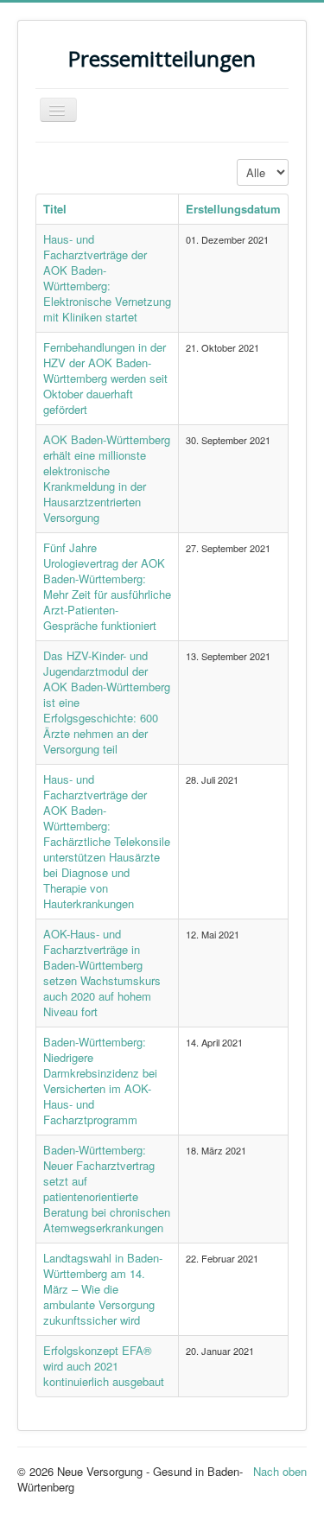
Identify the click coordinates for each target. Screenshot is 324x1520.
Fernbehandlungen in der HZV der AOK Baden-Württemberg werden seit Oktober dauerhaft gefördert (105, 378)
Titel (55, 208)
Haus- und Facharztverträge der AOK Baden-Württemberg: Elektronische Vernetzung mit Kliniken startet (107, 278)
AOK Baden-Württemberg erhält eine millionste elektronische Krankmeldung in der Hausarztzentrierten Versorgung (106, 478)
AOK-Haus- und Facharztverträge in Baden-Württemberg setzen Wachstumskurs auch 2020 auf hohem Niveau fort (102, 972)
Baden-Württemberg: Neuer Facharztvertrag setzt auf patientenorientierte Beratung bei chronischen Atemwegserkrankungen (106, 1189)
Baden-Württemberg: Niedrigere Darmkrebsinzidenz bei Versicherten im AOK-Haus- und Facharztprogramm (100, 1080)
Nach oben (280, 1471)
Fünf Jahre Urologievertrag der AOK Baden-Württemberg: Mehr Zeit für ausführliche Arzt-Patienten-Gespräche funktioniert (107, 586)
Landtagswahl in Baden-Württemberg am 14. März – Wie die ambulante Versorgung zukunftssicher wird (102, 1289)
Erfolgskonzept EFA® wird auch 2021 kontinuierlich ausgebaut (103, 1366)
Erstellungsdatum (233, 208)
